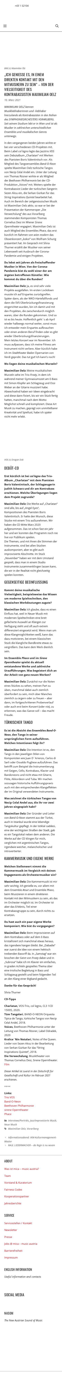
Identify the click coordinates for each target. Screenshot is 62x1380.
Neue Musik (10, 1124)
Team (7, 1176)
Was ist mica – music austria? (21, 1169)
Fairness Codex (13, 1189)
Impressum (11, 1257)
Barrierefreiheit (13, 1250)
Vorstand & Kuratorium (18, 1182)
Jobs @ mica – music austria (20, 1243)
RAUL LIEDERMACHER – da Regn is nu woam (31, 1145)
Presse (8, 1237)
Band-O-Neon (12, 1101)
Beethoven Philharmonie (19, 1105)
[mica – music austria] (29, 12)
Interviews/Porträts (18, 1120)
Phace (7, 1114)
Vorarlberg (33, 1128)
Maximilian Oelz (17, 1128)
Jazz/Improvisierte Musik (43, 1120)
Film (6, 1064)
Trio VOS (9, 1097)
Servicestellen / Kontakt (18, 1223)
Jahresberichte (12, 1203)
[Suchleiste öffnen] (57, 25)
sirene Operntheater (16, 1110)
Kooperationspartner (16, 1196)
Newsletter (10, 1230)
